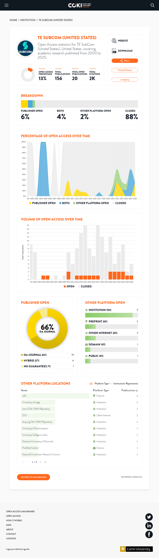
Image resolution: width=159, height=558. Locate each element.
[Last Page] (45, 462)
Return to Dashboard (33, 477)
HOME (13, 20)
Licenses (11, 538)
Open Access (13, 516)
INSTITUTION (27, 20)
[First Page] (23, 462)
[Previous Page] (28, 462)
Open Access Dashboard (20, 511)
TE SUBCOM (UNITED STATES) (56, 20)
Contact (11, 534)
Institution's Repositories (125, 383)
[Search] (152, 5)
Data (8, 524)
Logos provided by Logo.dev (18, 549)
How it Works (14, 520)
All (91, 383)
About (9, 529)
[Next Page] (40, 462)
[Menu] (6, 5)
